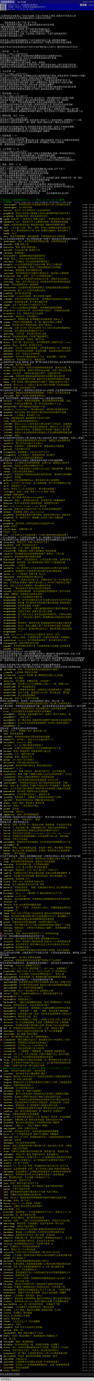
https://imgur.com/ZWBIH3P (14, 118)
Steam (22, 2)
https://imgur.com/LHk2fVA (14, 166)
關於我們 (91, 1)
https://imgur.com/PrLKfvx (14, 73)
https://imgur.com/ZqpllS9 (14, 95)
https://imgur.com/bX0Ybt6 (14, 53)
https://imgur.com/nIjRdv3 (14, 151)
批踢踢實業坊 (7, 2)
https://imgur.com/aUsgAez (14, 138)
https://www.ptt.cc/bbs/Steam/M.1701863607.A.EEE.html (43, 202)
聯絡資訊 (85, 1)
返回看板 (5, 1379)
